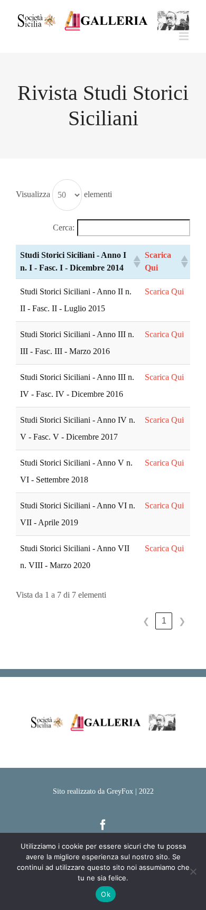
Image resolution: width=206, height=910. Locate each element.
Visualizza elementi (64, 194)
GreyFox (120, 791)
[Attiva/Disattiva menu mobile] (184, 36)
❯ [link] (182, 621)
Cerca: (63, 227)
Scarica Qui (164, 291)
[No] (193, 871)
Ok (105, 894)
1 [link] (164, 620)
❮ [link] (146, 621)
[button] (134, 261)
